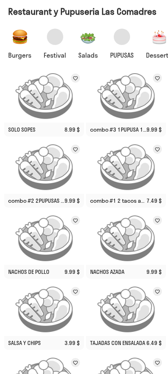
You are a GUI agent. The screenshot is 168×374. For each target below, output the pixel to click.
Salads (88, 55)
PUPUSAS (122, 55)
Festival (55, 55)
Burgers (19, 55)
